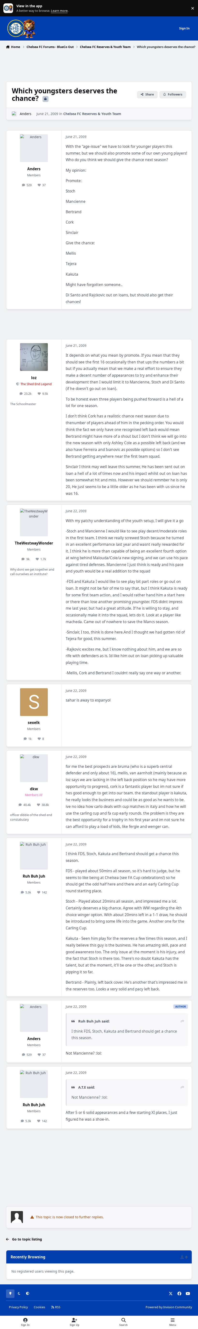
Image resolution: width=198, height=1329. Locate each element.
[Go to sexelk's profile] (34, 702)
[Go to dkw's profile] (34, 768)
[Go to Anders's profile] (14, 113)
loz (34, 377)
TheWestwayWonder (34, 543)
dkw (34, 788)
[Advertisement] (99, 64)
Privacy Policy (18, 1307)
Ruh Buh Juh (34, 876)
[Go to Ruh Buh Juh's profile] (34, 856)
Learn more (9, 8)
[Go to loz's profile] (34, 357)
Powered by (169, 1307)
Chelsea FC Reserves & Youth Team (92, 113)
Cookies (39, 1307)
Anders (25, 113)
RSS (57, 1307)
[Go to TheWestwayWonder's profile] (34, 522)
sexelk (34, 722)
